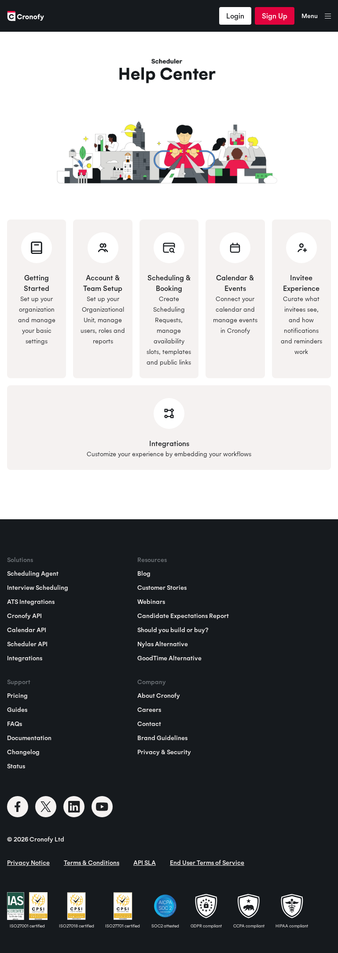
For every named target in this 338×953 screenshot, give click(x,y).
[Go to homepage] (25, 16)
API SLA (144, 862)
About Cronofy (158, 695)
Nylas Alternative (162, 644)
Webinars (151, 601)
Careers (149, 709)
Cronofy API (24, 615)
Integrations (24, 658)
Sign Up (274, 16)
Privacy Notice (28, 862)
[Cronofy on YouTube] (102, 806)
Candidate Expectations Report (183, 615)
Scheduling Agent (33, 573)
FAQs (14, 723)
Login (235, 16)
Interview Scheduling (37, 587)
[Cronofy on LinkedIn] (73, 806)
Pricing (17, 695)
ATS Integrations (31, 601)
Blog (144, 573)
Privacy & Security (164, 752)
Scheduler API (27, 644)
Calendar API (26, 629)
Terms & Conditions (91, 862)
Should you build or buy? (172, 629)
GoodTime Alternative (169, 658)
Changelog (23, 752)
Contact (149, 723)
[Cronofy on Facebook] (17, 806)
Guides (17, 709)
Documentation (29, 737)
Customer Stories (162, 587)
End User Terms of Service (207, 862)
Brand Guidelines (162, 737)
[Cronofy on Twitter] (45, 806)
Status (16, 766)
